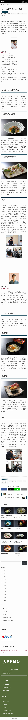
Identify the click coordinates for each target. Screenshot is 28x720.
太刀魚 (22, 13)
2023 (4, 579)
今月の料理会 (5, 479)
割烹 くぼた (4, 52)
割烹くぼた (13, 13)
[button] (4, 489)
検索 (24, 563)
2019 (4, 591)
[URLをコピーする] (24, 489)
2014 (4, 600)
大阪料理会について (7, 687)
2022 (4, 582)
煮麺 (2, 15)
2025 (4, 573)
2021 (4, 585)
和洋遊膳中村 (18, 13)
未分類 (4, 614)
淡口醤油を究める (7, 617)
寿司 (25, 13)
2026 (4, 570)
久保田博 (8, 13)
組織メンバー (6, 690)
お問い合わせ (6, 684)
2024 (4, 576)
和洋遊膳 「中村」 (5, 288)
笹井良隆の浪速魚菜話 (8, 620)
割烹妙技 (5, 611)
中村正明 (4, 13)
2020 (4, 588)
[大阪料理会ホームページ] (3, 1)
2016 (4, 594)
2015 (4, 597)
